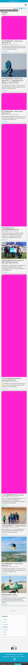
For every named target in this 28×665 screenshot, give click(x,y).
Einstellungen (17, 664)
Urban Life (5, 629)
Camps (3, 10)
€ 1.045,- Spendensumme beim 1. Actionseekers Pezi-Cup (12, 379)
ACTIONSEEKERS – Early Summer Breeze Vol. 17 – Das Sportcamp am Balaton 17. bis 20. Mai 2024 (12, 80)
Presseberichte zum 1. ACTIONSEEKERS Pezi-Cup (10, 228)
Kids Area (5, 624)
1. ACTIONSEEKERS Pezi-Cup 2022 (13, 495)
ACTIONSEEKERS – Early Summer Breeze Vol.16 (12, 112)
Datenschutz (6, 656)
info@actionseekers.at (14, 1)
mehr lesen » (5, 51)
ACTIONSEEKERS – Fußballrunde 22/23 (14, 526)
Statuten (23, 656)
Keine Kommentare (14, 44)
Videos (5, 632)
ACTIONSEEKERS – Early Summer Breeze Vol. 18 (12, 42)
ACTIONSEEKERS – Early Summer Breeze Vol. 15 (12, 564)
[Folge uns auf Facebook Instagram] (15, 648)
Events (5, 622)
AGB (18, 656)
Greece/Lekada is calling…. (10, 594)
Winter (16, 10)
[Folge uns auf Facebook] (12, 648)
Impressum (13, 656)
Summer (12, 10)
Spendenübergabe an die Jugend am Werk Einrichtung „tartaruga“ (13, 261)
